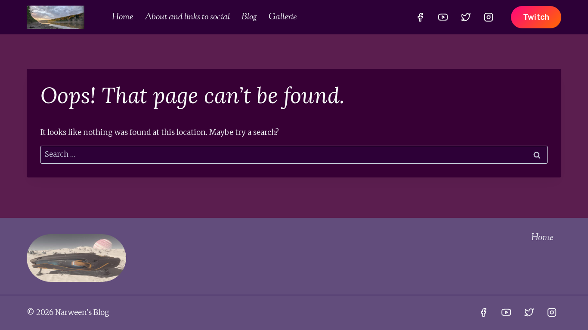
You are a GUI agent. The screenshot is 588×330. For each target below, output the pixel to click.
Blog (249, 17)
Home (122, 17)
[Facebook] (420, 17)
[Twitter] (465, 17)
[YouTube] (442, 17)
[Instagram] (488, 17)
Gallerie (283, 17)
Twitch (536, 17)
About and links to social (187, 17)
